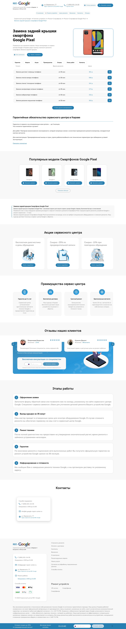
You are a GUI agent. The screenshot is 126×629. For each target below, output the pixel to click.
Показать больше (63, 190)
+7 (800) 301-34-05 (72, 4)
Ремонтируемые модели (59, 558)
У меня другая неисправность (63, 107)
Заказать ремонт (30, 183)
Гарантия (17, 62)
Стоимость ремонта (57, 543)
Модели (27, 62)
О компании (39, 13)
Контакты (80, 13)
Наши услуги (55, 561)
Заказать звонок (106, 5)
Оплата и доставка (57, 546)
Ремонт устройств (52, 13)
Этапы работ (70, 62)
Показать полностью (20, 143)
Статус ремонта (90, 5)
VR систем (54, 588)
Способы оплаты (56, 569)
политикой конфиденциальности (54, 367)
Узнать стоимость (36, 54)
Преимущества (47, 62)
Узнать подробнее (28, 265)
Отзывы (87, 13)
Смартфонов (66, 588)
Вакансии (72, 13)
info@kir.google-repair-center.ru (32, 511)
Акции (36, 62)
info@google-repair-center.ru (27, 565)
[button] (13, 344)
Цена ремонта (63, 13)
